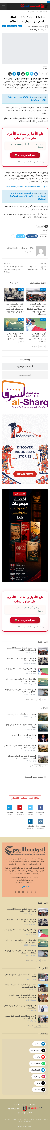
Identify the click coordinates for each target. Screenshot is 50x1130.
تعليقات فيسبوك (24, 366)
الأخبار (19, 26)
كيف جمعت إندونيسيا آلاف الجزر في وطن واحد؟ (21, 726)
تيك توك (37, 1090)
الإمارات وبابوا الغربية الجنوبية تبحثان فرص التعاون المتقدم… (20, 1017)
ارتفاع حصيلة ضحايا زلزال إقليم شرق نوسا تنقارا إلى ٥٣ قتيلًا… (20, 690)
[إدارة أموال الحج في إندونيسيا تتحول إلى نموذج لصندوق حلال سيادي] (14, 324)
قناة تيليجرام (35, 1070)
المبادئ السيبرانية (13, 1108)
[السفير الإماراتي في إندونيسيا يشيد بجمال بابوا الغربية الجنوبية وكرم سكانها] (43, 1008)
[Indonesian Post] (32, 1108)
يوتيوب (37, 1057)
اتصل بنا (24, 1104)
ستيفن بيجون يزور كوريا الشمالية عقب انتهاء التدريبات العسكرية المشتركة (28, 196)
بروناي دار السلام (12, 26)
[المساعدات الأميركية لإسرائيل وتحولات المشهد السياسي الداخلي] (43, 759)
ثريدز (38, 1083)
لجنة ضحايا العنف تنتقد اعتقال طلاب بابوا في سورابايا (13, 269)
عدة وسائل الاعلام (25, 1112)
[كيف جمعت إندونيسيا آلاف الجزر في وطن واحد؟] (43, 728)
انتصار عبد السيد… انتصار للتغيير (24, 735)
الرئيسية (33, 1104)
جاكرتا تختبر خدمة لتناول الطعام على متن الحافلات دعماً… (20, 975)
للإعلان (16, 1104)
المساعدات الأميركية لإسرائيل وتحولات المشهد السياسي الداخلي (22, 757)
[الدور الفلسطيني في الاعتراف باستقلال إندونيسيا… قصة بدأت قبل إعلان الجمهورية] (14, 294)
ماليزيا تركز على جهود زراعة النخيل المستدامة (27, 99)
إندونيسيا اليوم (22, 1126)
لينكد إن (37, 1044)
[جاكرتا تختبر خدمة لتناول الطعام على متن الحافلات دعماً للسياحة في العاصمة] (43, 977)
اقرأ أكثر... (25, 886)
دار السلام (40, 226)
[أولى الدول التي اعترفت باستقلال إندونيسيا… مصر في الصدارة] (36, 324)
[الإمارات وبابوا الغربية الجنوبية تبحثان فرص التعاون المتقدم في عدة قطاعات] (43, 1019)
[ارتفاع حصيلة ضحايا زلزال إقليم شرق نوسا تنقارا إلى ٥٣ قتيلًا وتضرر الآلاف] (43, 692)
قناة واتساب (35, 1063)
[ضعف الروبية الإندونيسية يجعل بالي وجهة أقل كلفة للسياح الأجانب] (43, 988)
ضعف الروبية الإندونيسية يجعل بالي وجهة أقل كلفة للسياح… (20, 986)
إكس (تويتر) (35, 1050)
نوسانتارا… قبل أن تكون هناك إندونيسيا (21, 714)
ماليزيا (4, 26)
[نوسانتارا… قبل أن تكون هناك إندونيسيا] (43, 717)
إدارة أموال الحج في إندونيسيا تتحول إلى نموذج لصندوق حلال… (21, 680)
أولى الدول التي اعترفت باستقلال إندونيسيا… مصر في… (19, 670)
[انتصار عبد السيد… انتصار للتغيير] (43, 738)
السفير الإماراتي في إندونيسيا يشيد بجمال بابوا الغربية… (20, 1007)
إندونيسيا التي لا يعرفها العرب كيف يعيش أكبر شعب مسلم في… (20, 746)
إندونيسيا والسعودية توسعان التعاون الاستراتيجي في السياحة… (22, 996)
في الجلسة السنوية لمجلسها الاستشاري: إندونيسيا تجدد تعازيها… (21, 649)
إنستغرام (37, 1076)
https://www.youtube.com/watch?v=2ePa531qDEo (26, 186)
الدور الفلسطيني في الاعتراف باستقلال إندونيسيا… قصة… (21, 659)
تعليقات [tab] (23, 359)
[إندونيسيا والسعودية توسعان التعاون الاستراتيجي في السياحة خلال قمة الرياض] (43, 998)
